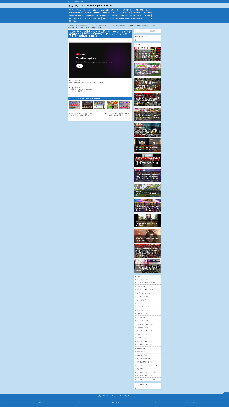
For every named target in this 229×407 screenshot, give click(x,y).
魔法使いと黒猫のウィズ (76, 12)
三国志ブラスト (137, 12)
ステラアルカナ (89, 15)
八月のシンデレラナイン (76, 15)
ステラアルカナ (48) (142, 327)
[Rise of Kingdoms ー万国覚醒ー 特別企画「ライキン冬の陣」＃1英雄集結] (87, 104)
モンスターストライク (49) (144, 331)
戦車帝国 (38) (141, 348)
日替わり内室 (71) (142, 334)
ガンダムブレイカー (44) (144, 296)
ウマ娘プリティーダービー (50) (146, 379)
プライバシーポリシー (192, 402)
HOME (71, 10)
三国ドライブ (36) (142, 355)
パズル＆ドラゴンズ (127, 10)
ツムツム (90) (141, 286)
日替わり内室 (139, 10)
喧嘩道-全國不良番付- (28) (144, 362)
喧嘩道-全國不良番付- (137, 18)
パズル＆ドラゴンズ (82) (144, 279)
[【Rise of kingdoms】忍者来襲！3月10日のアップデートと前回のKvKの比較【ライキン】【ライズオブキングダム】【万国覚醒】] (74, 104)
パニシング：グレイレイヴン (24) (146, 372)
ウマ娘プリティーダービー (110, 12)
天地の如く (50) (141, 338)
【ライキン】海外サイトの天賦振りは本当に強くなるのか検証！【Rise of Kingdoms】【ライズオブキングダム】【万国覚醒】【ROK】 (116, 114)
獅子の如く (97, 12)
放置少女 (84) (141, 317)
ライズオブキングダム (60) (144, 344)
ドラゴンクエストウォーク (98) (146, 282)
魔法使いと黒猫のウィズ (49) (145, 289)
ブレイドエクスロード (75, 18)
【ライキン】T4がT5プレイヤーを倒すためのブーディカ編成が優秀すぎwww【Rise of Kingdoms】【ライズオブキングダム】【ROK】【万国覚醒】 (81, 114)
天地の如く (115, 15)
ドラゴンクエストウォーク (82, 10)
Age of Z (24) (140, 369)
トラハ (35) (140, 303)
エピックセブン (148, 12)
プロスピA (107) (141, 300)
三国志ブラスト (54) (142, 313)
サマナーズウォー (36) (143, 358)
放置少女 (95, 10)
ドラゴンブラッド (125, 12)
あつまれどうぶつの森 (107, 10)
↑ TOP (226, 393)
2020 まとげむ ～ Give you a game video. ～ (113, 396)
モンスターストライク (103, 15)
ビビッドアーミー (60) (143, 293)
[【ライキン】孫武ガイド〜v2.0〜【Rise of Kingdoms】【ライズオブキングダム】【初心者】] (99, 104)
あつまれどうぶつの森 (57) (144, 310)
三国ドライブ (72, 21)
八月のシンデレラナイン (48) (145, 324)
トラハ (117, 10)
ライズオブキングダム (136, 15)
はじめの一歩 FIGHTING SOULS (119, 18)
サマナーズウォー (151, 18)
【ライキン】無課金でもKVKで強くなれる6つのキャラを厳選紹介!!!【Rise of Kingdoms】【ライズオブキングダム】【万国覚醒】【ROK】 (100, 33)
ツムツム (148, 10)
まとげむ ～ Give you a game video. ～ (90, 5)
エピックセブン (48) (142, 320)
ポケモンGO (123, 15)
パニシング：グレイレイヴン (92, 18)
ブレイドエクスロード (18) (144, 375)
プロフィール (116, 402)
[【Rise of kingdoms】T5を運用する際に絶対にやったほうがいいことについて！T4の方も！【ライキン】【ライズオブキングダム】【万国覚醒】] (124, 104)
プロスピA (88, 12)
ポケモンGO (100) (142, 341)
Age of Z (105, 18)
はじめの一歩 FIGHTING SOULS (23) (147, 365)
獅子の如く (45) (141, 351)
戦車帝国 (147, 15)
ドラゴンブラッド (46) (143, 307)
